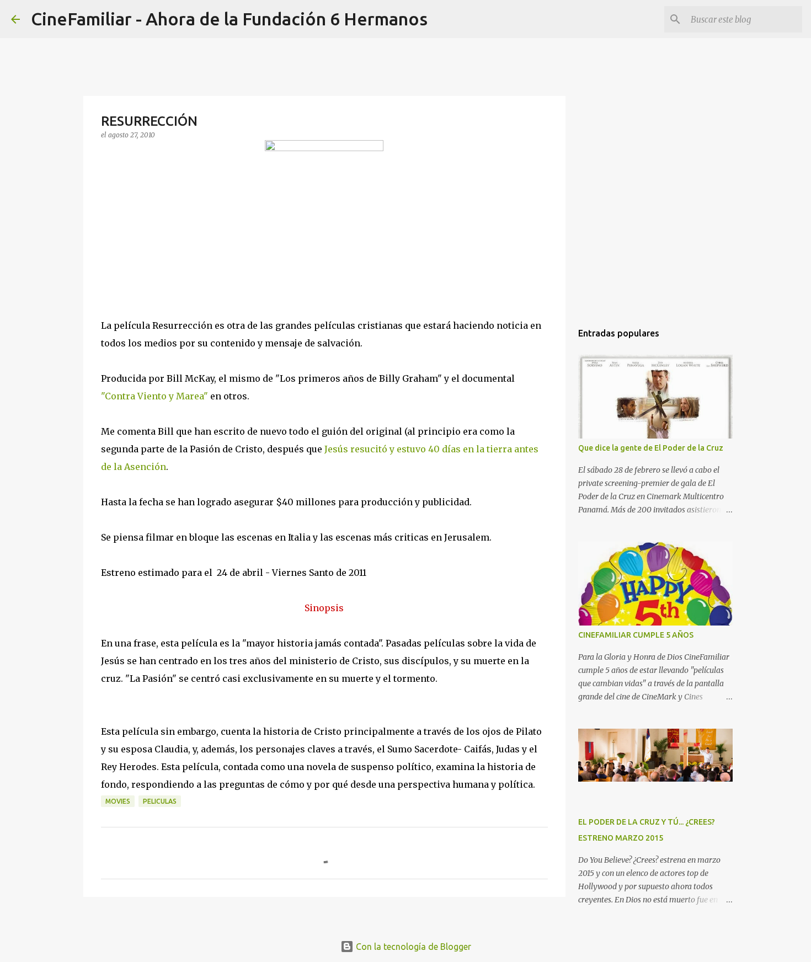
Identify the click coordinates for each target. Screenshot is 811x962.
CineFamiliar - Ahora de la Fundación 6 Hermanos (229, 19)
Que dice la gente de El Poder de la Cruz (650, 447)
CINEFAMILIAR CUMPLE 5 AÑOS (635, 634)
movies (117, 801)
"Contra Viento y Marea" (154, 396)
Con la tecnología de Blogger (412, 947)
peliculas (160, 801)
